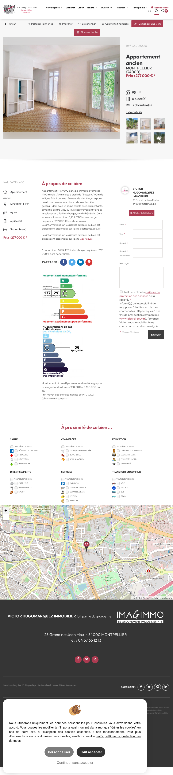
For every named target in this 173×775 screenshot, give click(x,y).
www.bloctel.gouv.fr (132, 318)
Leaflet (135, 598)
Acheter (70, 7)
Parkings (74, 483)
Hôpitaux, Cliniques (28, 450)
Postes (73, 496)
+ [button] (5, 510)
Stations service (78, 487)
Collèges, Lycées (129, 459)
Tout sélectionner (23, 446)
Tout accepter (91, 752)
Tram (123, 496)
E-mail (123, 243)
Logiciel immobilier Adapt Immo (155, 707)
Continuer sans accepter (75, 762)
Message (123, 263)
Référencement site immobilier (155, 713)
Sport (22, 492)
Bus (122, 492)
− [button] (5, 517)
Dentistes (23, 459)
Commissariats (77, 492)
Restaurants (25, 487)
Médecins (23, 455)
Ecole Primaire (128, 455)
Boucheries (75, 455)
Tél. (122, 233)
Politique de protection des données (40, 685)
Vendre (90, 7)
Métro (124, 487)
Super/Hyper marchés (80, 450)
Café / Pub (23, 483)
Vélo (123, 483)
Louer (81, 7)
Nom (122, 224)
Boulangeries (77, 459)
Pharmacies (24, 463)
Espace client (161, 7)
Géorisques (86, 238)
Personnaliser (59, 752)
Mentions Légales (12, 685)
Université (126, 463)
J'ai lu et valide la (134, 292)
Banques (74, 500)
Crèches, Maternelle (131, 450)
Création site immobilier (152, 710)
